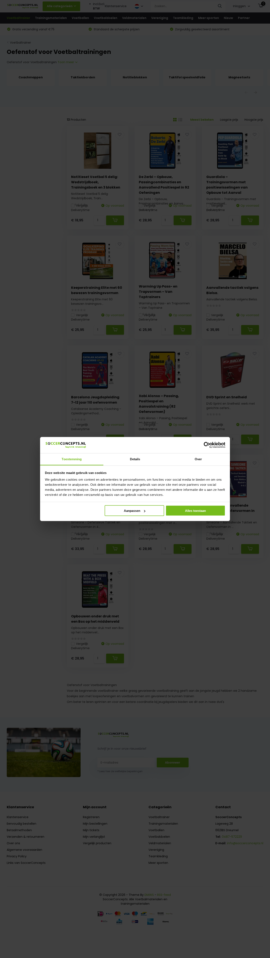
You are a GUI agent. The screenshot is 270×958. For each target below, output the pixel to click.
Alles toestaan (195, 510)
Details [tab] (135, 459)
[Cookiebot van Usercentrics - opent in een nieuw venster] (206, 445)
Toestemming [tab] (72, 459)
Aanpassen (132, 510)
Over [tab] (198, 459)
